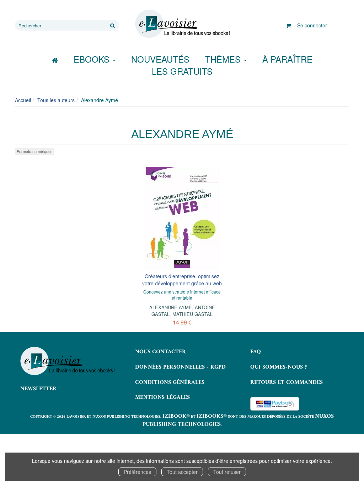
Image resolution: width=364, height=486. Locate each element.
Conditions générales (169, 382)
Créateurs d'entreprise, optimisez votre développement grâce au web (182, 280)
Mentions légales (162, 397)
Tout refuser (227, 471)
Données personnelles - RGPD (180, 367)
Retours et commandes (286, 382)
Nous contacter (160, 352)
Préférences (137, 471)
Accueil (23, 100)
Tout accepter (182, 471)
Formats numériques (35, 151)
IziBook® (176, 416)
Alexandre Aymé (170, 307)
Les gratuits (182, 71)
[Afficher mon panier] (288, 25)
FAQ (255, 352)
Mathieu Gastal (192, 314)
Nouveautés (160, 59)
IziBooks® (212, 416)
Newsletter (38, 389)
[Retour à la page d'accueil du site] (182, 23)
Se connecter (312, 25)
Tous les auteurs (56, 100)
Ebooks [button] (93, 59)
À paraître (287, 59)
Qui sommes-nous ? (278, 367)
